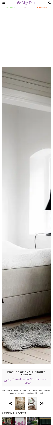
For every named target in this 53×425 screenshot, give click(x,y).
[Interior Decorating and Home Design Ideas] (26, 4)
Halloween (10, 8)
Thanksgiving (41, 8)
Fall (25, 8)
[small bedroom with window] (32, 403)
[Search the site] (49, 3)
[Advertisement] (26, 37)
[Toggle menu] (3, 3)
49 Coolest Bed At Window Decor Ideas (28, 381)
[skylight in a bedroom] (20, 403)
